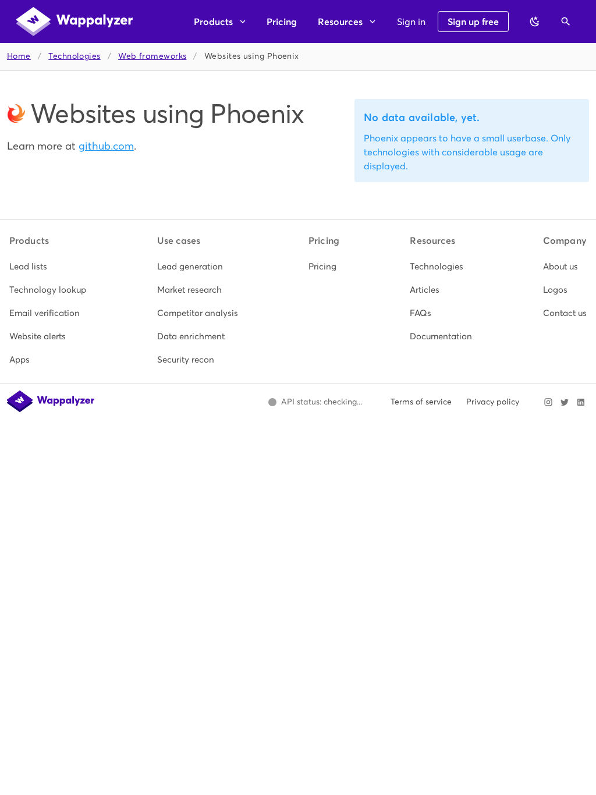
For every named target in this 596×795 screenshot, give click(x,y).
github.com (106, 145)
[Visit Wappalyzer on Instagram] (548, 402)
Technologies (74, 56)
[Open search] (566, 22)
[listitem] (47, 266)
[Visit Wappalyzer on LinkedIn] (581, 402)
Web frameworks (152, 56)
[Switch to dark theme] (535, 22)
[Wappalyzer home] (74, 21)
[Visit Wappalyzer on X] (564, 402)
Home (19, 56)
